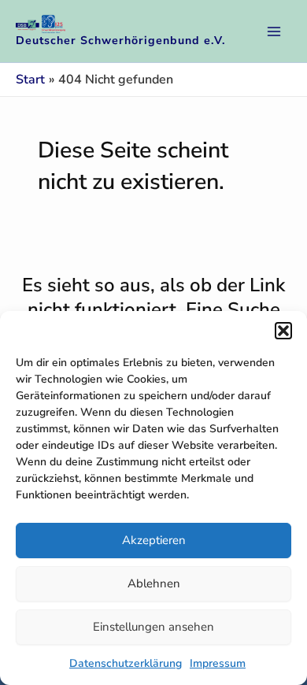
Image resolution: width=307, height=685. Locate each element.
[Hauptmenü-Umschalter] (274, 31)
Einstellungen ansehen (153, 627)
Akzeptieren (154, 540)
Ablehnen (154, 583)
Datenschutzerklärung (125, 663)
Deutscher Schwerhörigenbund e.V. (121, 40)
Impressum (218, 663)
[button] (283, 331)
